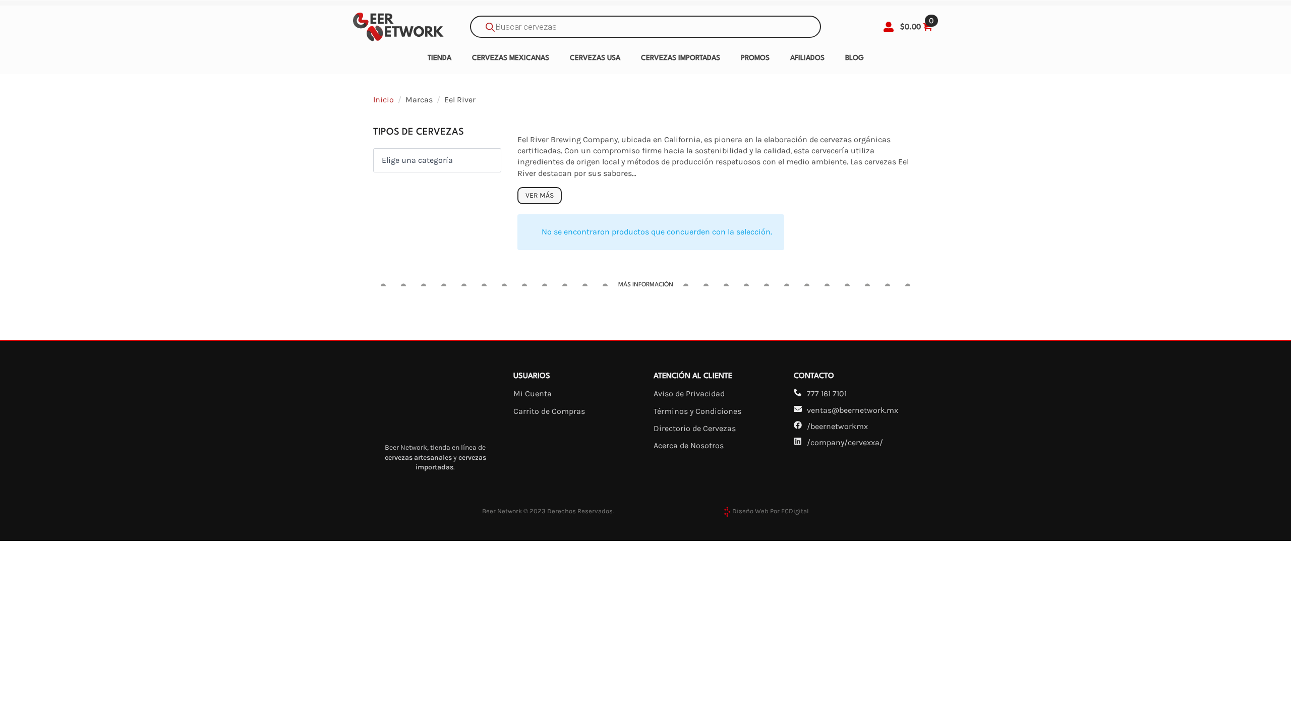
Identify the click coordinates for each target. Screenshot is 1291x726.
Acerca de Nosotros (689, 445)
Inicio (383, 99)
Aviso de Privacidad (689, 393)
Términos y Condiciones (697, 411)
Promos (755, 58)
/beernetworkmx (837, 426)
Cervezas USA (595, 58)
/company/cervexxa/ (845, 442)
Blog (854, 58)
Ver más (539, 195)
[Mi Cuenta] (889, 27)
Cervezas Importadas (680, 58)
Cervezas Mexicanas (510, 58)
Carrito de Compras (549, 411)
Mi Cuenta (532, 393)
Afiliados (807, 58)
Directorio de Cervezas (695, 428)
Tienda (439, 58)
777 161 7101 (827, 393)
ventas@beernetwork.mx (852, 410)
